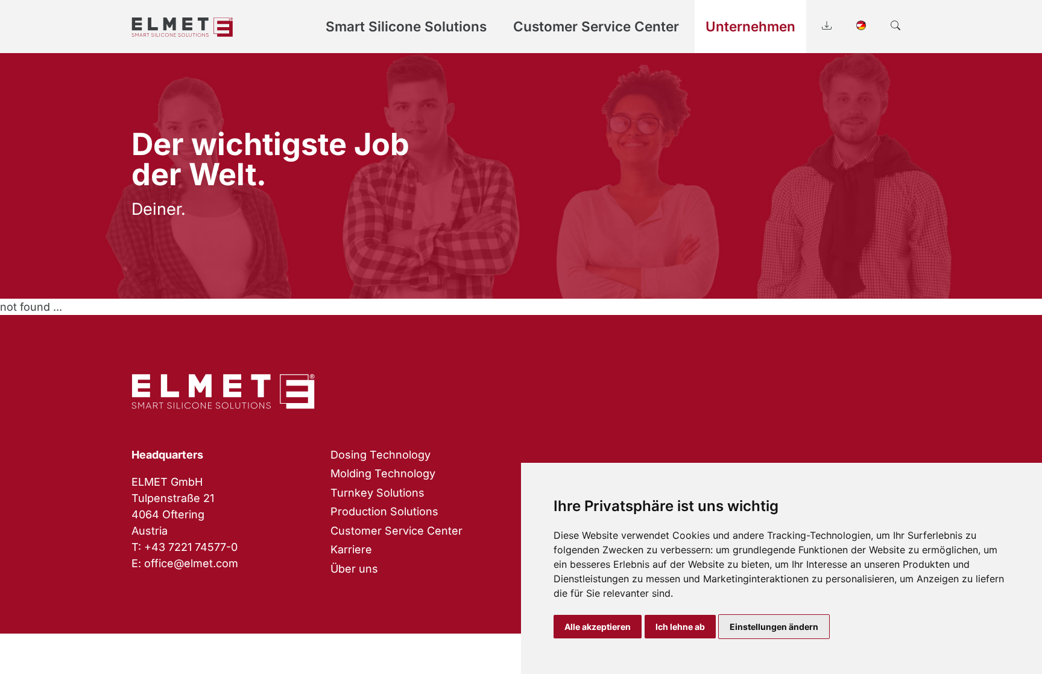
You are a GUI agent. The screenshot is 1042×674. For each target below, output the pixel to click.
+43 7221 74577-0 (191, 547)
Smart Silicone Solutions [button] (406, 26)
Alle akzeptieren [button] (597, 627)
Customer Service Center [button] (596, 26)
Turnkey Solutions (377, 492)
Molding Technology (382, 473)
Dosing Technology (380, 454)
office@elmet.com (191, 563)
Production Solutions (384, 511)
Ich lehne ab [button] (680, 627)
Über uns (354, 568)
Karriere (351, 549)
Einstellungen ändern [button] (774, 627)
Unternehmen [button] (750, 26)
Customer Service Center (396, 530)
